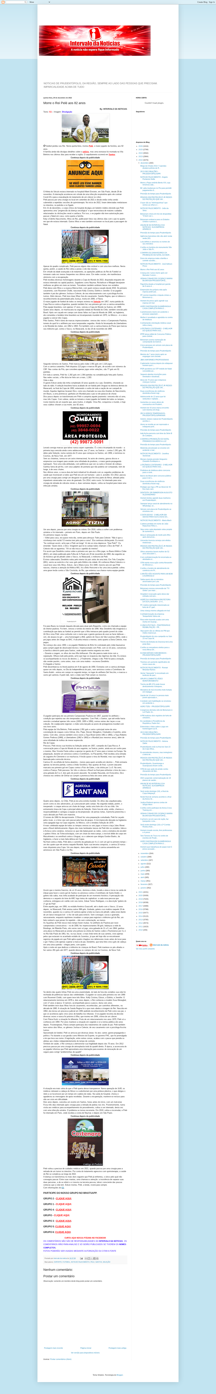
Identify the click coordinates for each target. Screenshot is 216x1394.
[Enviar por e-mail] (86, 1258)
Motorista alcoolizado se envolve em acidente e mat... (154, 449)
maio (143, 874)
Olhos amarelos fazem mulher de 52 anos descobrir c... (154, 553)
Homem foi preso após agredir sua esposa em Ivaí (154, 302)
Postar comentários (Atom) (60, 1359)
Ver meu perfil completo (145, 949)
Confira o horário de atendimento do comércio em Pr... (154, 569)
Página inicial (85, 1348)
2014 (141, 916)
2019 (141, 899)
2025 (141, 150)
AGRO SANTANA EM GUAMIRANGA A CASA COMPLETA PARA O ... (155, 307)
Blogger (120, 1375)
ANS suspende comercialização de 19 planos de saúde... (155, 779)
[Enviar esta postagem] (81, 1258)
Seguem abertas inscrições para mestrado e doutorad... (153, 375)
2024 (141, 153)
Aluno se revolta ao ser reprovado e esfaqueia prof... (154, 425)
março (143, 881)
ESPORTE (58, 1262)
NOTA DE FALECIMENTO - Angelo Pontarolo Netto (154, 178)
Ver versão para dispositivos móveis (85, 1353)
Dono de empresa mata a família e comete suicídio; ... (154, 259)
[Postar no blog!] (88, 1258)
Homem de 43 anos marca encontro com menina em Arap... (154, 409)
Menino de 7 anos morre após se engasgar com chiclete (153, 355)
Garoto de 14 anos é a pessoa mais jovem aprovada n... (154, 696)
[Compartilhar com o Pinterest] (97, 1258)
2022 (141, 160)
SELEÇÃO (106, 1262)
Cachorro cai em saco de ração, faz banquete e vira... (154, 820)
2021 (141, 892)
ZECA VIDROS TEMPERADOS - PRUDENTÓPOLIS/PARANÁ (153, 414)
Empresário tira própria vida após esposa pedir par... (153, 291)
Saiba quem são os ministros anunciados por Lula (151, 580)
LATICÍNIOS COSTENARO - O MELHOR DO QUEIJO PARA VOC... (156, 330)
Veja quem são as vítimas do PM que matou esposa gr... (155, 632)
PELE (92, 1262)
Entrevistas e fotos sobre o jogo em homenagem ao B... (154, 728)
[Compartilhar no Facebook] (94, 1258)
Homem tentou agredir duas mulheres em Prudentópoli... (155, 499)
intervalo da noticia (60, 1258)
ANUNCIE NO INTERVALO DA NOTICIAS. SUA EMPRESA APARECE (152, 227)
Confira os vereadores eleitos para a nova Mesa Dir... (154, 648)
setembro (145, 860)
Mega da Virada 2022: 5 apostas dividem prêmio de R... (153, 167)
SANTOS (98, 1262)
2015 (141, 913)
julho (143, 867)
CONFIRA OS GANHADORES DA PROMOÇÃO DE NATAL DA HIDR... (155, 254)
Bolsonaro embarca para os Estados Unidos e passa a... (154, 220)
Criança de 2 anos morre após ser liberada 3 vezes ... (154, 274)
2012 (141, 923)
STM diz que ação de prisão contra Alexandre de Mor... (154, 770)
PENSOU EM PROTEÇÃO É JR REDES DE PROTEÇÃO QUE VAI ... (156, 198)
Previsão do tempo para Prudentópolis (155, 194)
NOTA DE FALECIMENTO (80, 1262)
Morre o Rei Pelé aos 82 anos (152, 270)
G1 (63, 1188)
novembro (145, 853)
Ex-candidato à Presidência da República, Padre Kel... (152, 722)
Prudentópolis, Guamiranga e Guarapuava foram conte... (152, 764)
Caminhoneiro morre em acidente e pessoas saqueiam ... (154, 313)
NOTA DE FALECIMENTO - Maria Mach (155, 520)
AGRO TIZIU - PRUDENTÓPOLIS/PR (155, 706)
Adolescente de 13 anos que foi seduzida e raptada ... (153, 398)
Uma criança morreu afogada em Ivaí (155, 611)
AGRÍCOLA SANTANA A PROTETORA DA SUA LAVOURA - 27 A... (155, 601)
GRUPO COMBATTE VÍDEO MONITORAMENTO (151, 680)
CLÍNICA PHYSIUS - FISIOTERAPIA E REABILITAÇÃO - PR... (155, 626)
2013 (141, 920)
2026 (141, 146)
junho (143, 871)
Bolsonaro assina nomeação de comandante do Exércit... (153, 341)
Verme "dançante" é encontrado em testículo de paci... (154, 674)
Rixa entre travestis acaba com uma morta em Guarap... (154, 621)
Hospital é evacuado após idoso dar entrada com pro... (154, 595)
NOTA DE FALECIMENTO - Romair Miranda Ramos (154, 669)
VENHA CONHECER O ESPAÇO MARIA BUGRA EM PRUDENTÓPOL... (156, 280)
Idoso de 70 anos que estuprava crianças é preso (153, 381)
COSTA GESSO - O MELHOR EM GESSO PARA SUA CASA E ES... (154, 516)
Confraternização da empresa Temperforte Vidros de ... (152, 615)
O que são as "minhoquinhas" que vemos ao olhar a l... (154, 204)
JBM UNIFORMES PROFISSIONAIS (154, 360)
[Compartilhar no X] (91, 1258)
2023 (141, 156)
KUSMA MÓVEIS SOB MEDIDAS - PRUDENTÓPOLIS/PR (153, 654)
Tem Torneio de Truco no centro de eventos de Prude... (154, 837)
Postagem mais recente (53, 1348)
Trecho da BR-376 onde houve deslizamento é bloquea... (152, 685)
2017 (141, 906)
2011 (141, 927)
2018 (141, 902)
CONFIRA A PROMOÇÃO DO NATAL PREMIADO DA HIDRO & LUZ (154, 440)
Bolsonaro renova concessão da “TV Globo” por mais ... (154, 589)
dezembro (145, 163)
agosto (143, 864)
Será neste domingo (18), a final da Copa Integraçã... (154, 792)
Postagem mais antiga (117, 1348)
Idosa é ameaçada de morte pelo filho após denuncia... (155, 536)
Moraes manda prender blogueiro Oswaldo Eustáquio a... (153, 460)
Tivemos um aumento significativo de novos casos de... (155, 663)
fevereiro (144, 884)
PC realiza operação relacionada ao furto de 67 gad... (154, 606)
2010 (141, 930)
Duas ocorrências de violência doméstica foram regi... (152, 392)
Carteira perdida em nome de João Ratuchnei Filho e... (154, 525)
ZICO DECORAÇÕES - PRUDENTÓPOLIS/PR (150, 172)
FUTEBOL (66, 1262)
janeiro (144, 888)
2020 (141, 895)
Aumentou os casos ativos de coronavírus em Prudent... (152, 403)
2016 (141, 909)
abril (143, 877)
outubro (144, 857)
